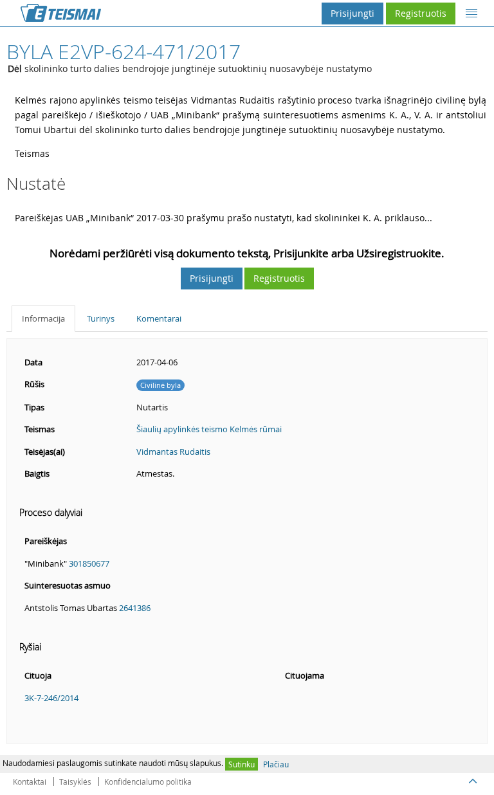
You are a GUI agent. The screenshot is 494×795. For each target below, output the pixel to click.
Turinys (100, 318)
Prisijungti (352, 13)
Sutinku (241, 764)
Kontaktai (29, 781)
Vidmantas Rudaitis (173, 451)
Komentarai (158, 318)
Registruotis (420, 13)
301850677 (89, 563)
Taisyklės (75, 781)
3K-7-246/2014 (51, 698)
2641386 (135, 608)
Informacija (43, 318)
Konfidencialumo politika (148, 781)
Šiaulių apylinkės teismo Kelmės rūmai (209, 429)
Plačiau (276, 764)
